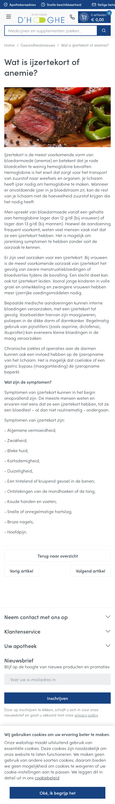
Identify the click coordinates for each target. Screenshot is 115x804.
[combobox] (50, 30)
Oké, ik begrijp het (57, 793)
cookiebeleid (47, 777)
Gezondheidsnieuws (38, 45)
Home (9, 45)
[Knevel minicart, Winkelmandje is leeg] (84, 17)
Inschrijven (57, 698)
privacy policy (86, 715)
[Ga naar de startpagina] (41, 17)
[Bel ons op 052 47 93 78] (72, 17)
